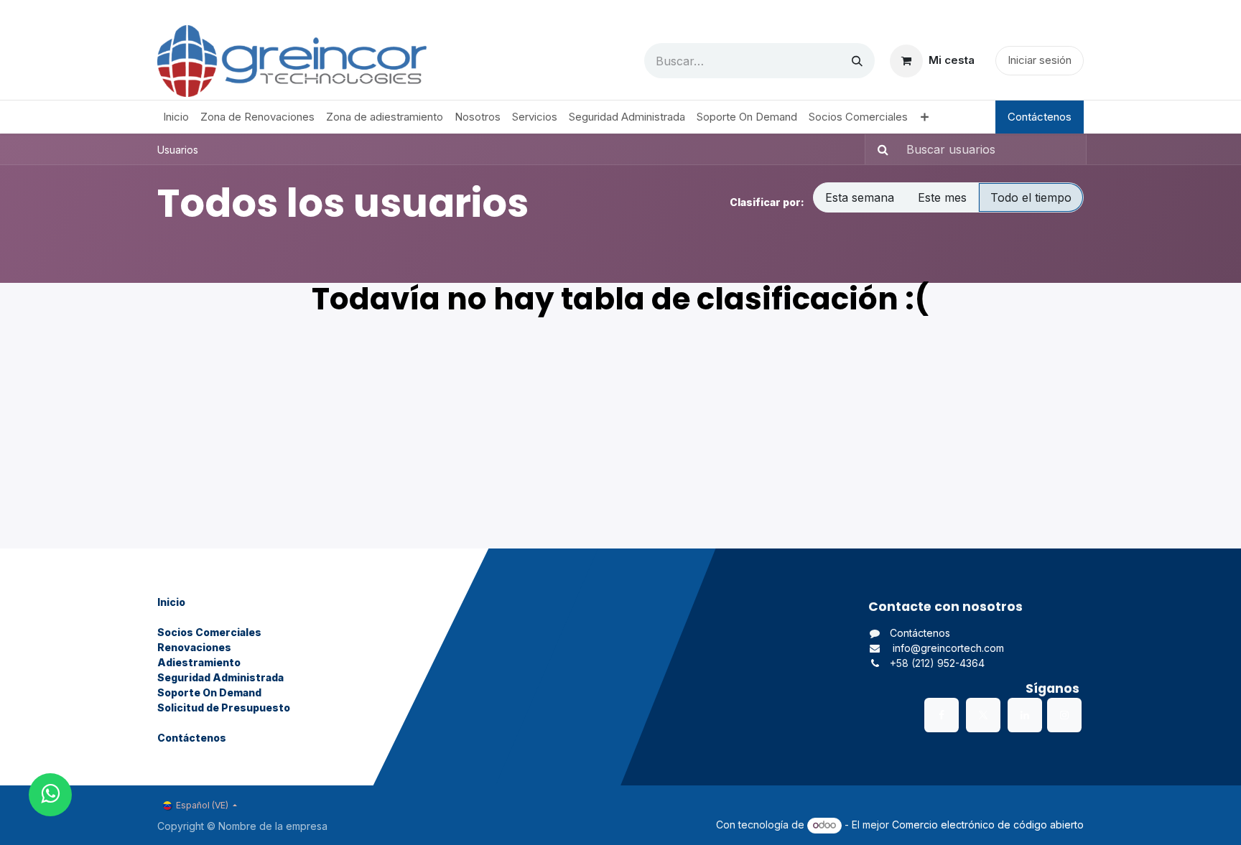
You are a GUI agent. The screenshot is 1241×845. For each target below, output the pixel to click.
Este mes (942, 197)
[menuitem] (176, 117)
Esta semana (859, 197)
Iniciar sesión (1040, 60)
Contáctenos (1040, 116)
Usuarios (177, 150)
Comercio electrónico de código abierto (988, 824)
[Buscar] (857, 60)
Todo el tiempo (1031, 197)
